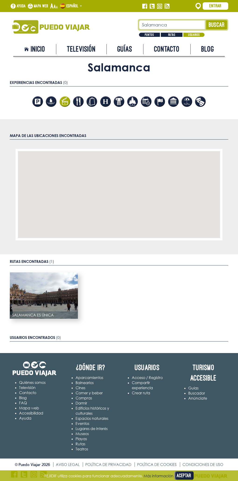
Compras (84, 398)
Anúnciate (197, 398)
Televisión (81, 49)
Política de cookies (157, 464)
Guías (124, 49)
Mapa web (41, 6)
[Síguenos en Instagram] (159, 6)
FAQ (23, 403)
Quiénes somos (32, 382)
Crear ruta (141, 393)
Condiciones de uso (202, 464)
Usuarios (194, 35)
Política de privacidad (108, 464)
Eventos (82, 423)
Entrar (215, 6)
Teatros (82, 449)
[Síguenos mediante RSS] (167, 6)
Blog (207, 49)
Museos (82, 433)
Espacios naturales (92, 418)
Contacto (167, 49)
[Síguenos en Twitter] (152, 6)
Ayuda (21, 6)
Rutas (171, 35)
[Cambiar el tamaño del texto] (54, 6)
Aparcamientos (89, 377)
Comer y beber (89, 393)
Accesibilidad (31, 413)
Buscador (196, 393)
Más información (158, 476)
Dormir (81, 403)
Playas (81, 438)
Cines (80, 387)
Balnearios (85, 382)
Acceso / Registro (147, 377)
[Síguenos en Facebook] (145, 6)
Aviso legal (67, 464)
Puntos (149, 35)
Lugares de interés (92, 428)
